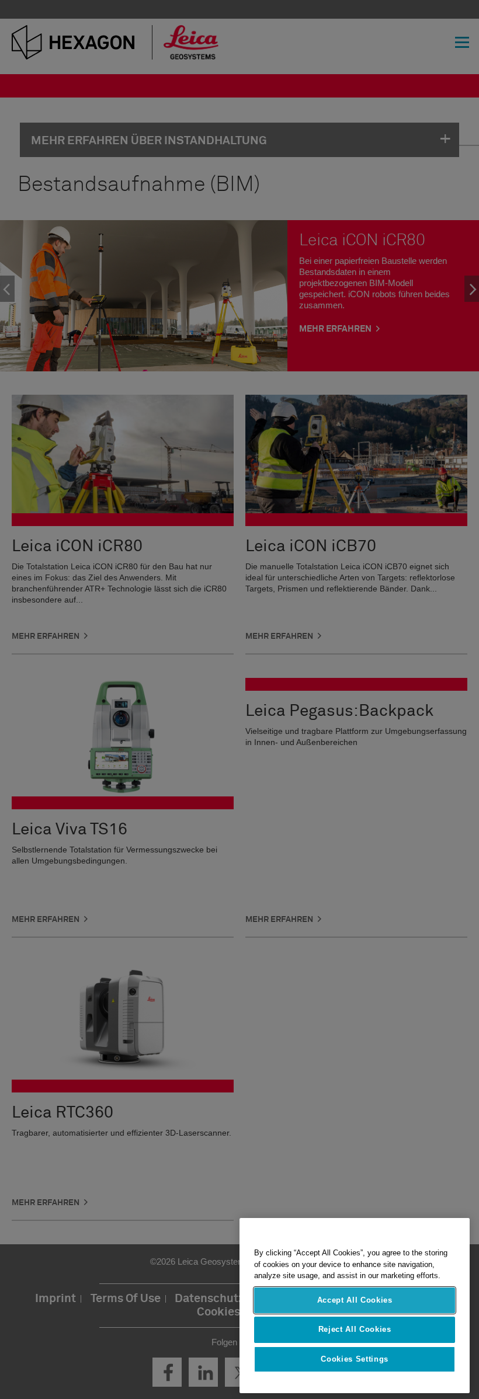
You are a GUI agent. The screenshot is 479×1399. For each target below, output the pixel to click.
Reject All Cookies (354, 1329)
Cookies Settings (354, 1359)
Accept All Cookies (355, 1300)
